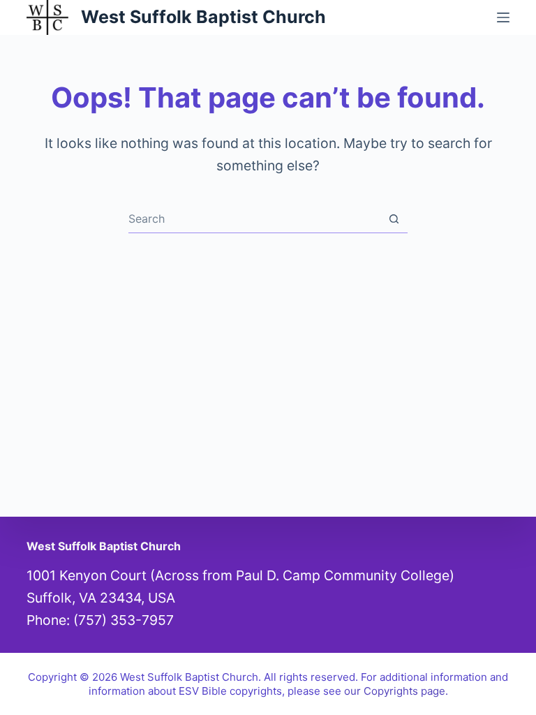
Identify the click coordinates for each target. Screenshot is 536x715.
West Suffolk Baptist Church (203, 16)
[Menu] (503, 17)
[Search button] (394, 219)
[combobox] (254, 219)
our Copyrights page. (396, 691)
